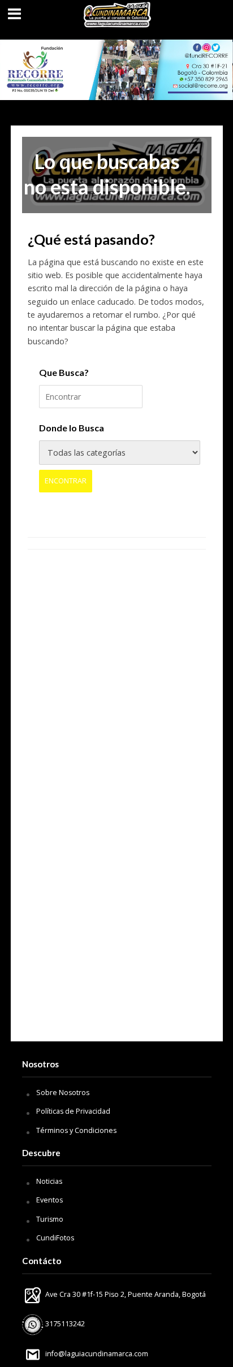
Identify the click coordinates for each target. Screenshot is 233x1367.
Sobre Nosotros (62, 1092)
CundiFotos (55, 1238)
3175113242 (64, 1324)
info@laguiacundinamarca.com (96, 1354)
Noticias (49, 1181)
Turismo (49, 1219)
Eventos (49, 1200)
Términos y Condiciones (76, 1130)
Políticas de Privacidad (73, 1111)
